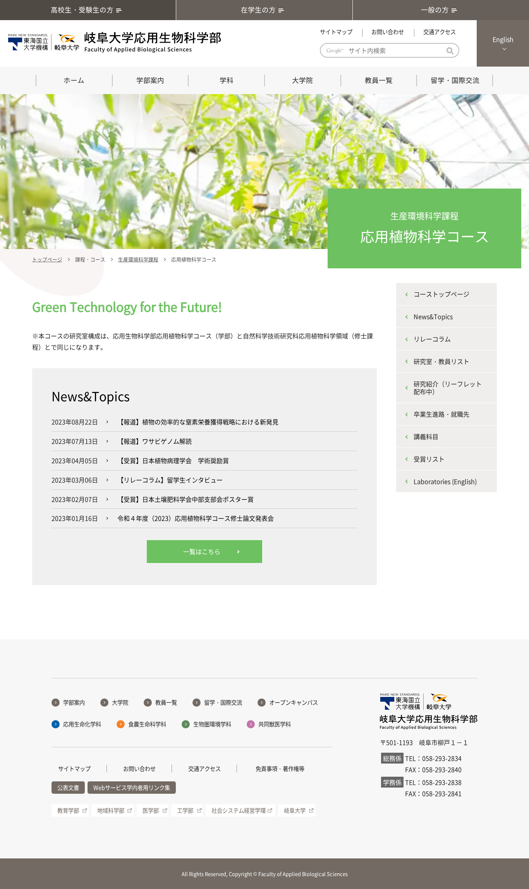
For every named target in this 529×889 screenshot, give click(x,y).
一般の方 (435, 10)
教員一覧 (379, 80)
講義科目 (426, 436)
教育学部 (68, 810)
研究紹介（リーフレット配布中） (448, 387)
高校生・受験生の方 (82, 10)
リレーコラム (432, 338)
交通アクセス (439, 31)
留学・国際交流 (455, 80)
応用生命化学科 (82, 724)
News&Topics (433, 316)
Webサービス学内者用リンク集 (131, 787)
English (503, 39)
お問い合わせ (387, 31)
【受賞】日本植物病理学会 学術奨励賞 (173, 460)
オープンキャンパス (293, 702)
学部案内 (150, 80)
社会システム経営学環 (238, 810)
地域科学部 (110, 810)
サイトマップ (336, 31)
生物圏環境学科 (212, 724)
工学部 (185, 810)
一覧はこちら (201, 551)
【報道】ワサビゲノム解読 (154, 441)
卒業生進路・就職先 (441, 414)
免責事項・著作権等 (280, 768)
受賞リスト (429, 458)
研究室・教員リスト (441, 361)
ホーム (74, 80)
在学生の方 (258, 10)
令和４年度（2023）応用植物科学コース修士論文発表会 (195, 518)
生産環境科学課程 (138, 259)
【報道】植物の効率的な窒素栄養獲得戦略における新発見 (197, 421)
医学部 (151, 810)
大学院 (302, 80)
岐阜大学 (295, 810)
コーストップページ (441, 294)
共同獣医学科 (274, 724)
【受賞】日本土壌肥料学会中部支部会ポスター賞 (185, 499)
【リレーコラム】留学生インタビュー (170, 479)
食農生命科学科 (147, 724)
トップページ (47, 259)
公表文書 (68, 787)
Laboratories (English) (445, 481)
